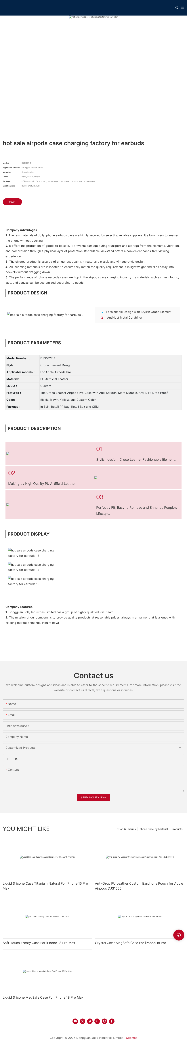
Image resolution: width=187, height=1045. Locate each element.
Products (177, 829)
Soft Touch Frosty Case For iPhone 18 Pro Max (39, 943)
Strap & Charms (126, 829)
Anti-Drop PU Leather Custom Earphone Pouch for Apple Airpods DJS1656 (139, 886)
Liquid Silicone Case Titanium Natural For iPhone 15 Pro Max (45, 886)
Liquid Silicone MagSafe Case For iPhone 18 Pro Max (43, 997)
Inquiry (12, 202)
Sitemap (132, 1038)
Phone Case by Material (154, 829)
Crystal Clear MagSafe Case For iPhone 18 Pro (130, 943)
